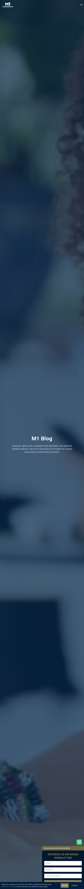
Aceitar (64, 885)
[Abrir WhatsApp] (79, 842)
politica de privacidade (9, 886)
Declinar (74, 885)
